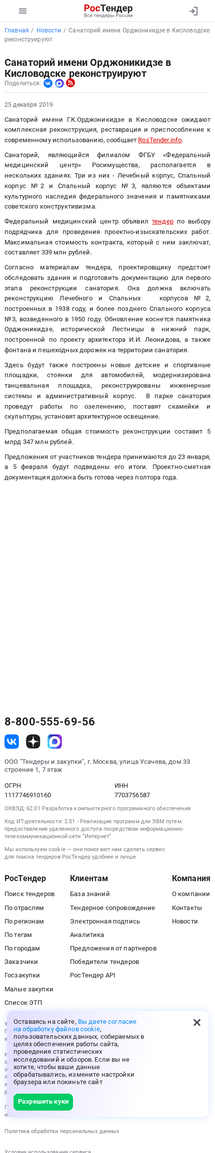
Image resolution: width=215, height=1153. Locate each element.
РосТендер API (93, 975)
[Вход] (193, 11)
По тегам (18, 934)
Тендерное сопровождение (112, 908)
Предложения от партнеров (113, 948)
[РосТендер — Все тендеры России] (109, 11)
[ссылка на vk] (11, 741)
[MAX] (59, 83)
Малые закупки (29, 989)
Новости (185, 921)
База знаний (90, 894)
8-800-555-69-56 (49, 722)
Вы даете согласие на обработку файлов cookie (75, 1025)
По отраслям (24, 908)
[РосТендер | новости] (70, 82)
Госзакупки (22, 975)
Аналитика (87, 934)
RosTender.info (160, 140)
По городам (22, 948)
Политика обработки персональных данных (61, 1131)
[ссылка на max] (55, 741)
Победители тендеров (104, 961)
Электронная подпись (105, 921)
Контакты (187, 908)
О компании (191, 894)
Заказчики (21, 961)
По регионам (24, 921)
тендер (163, 221)
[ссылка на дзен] (33, 741)
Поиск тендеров (29, 894)
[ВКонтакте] (48, 83)
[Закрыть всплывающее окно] (197, 1022)
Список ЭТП (23, 1002)
